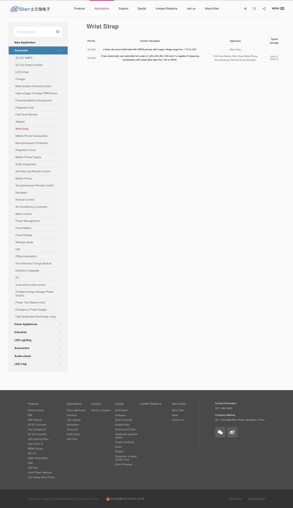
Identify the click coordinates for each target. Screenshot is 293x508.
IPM (30, 415)
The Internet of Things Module (33, 263)
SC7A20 (91, 58)
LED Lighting (22, 340)
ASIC (30, 462)
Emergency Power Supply (31, 309)
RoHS (118, 446)
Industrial (20, 332)
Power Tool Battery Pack (30, 302)
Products (33, 403)
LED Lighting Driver (38, 438)
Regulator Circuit (25, 150)
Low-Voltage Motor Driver (41, 477)
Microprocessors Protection (31, 143)
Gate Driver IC (35, 443)
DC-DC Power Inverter (29, 65)
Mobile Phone (23, 178)
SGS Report (121, 410)
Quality (119, 403)
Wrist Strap (22, 129)
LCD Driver (22, 72)
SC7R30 (91, 49)
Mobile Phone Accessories (31, 136)
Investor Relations (150, 403)
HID (17, 249)
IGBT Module (35, 419)
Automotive (21, 348)
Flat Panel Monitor (26, 114)
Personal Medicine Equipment (33, 100)
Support (96, 403)
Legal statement (256, 498)
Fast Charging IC (37, 429)
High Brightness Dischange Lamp (35, 316)
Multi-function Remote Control (33, 86)
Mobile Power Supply (28, 157)
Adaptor (20, 121)
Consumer (21, 50)
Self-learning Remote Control (33, 171)
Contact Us (178, 419)
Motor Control (23, 214)
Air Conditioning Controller (31, 207)
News (175, 415)
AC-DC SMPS (24, 58)
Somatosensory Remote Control (34, 185)
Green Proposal (123, 464)
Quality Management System (126, 436)
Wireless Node (24, 242)
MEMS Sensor (35, 448)
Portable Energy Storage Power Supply (34, 293)
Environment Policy (125, 429)
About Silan (179, 403)
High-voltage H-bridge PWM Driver (36, 93)
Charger (20, 79)
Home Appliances (25, 324)
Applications (74, 403)
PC (17, 278)
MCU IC (32, 453)
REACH (119, 451)
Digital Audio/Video (38, 457)
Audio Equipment (25, 164)
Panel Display (23, 235)
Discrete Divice (36, 410)
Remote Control (24, 200)
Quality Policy (122, 424)
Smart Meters (23, 228)
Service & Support (101, 410)
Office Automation (26, 256)
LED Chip (20, 364)
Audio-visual (22, 356)
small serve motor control (30, 285)
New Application (24, 42)
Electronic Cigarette (27, 270)
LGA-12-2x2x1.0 (274, 58)
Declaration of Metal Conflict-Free (126, 458)
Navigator (21, 192)
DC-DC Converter (37, 434)
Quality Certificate (124, 442)
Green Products (123, 419)
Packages (120, 415)
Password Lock (24, 107)
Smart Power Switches (40, 472)
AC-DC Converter (37, 424)
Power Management (27, 221)
